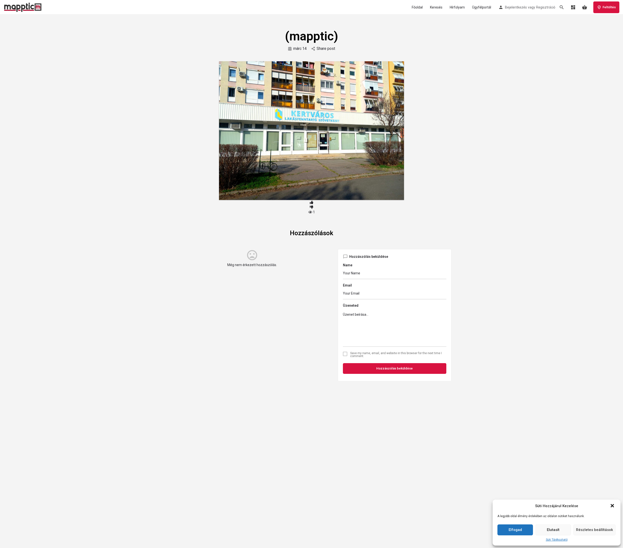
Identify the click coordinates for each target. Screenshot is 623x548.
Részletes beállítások (594, 530)
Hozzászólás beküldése (394, 368)
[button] (613, 506)
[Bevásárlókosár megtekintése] (584, 7)
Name (347, 265)
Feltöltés (609, 7)
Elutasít (553, 530)
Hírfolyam (457, 7)
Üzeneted (350, 305)
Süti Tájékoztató (557, 539)
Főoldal (417, 7)
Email (347, 285)
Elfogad (515, 530)
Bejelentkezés (516, 7)
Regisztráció (545, 7)
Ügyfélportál (481, 7)
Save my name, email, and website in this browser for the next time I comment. (396, 355)
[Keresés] (561, 7)
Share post (326, 48)
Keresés (436, 7)
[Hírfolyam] (573, 7)
